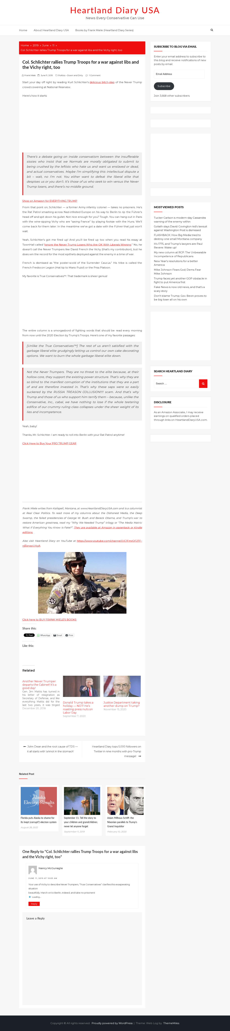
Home (23, 30)
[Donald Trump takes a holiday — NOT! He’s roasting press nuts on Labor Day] (81, 686)
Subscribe (164, 86)
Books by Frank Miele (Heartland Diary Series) (104, 30)
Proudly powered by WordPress (112, 1023)
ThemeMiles (171, 1023)
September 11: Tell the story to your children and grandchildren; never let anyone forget (81, 822)
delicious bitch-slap (102, 82)
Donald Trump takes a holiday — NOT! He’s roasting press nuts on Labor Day (78, 707)
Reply (34, 903)
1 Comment (95, 75)
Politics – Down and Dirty (70, 75)
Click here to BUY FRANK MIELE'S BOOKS (49, 619)
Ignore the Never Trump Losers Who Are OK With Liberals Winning (87, 244)
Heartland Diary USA (115, 11)
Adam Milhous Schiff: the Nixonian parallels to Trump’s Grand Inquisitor (122, 822)
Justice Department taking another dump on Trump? (122, 704)
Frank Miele (30, 75)
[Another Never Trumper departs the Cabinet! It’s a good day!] (42, 693)
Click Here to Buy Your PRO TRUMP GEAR (49, 443)
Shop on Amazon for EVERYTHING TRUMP (49, 200)
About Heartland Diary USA (51, 30)
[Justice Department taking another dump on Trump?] (122, 686)
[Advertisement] (82, 125)
